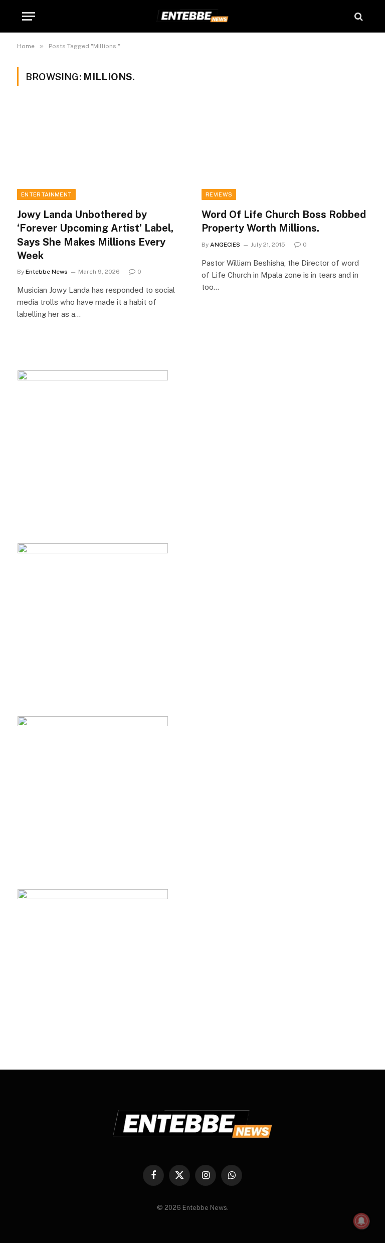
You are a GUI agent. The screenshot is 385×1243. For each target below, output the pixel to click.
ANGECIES (225, 244)
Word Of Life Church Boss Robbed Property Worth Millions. (284, 221)
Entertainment (46, 194)
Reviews (219, 194)
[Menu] (28, 16)
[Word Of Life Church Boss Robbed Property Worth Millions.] (285, 153)
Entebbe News (47, 271)
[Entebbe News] (192, 16)
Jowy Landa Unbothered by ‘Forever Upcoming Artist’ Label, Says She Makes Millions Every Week (95, 235)
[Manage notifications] (361, 1221)
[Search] (357, 16)
